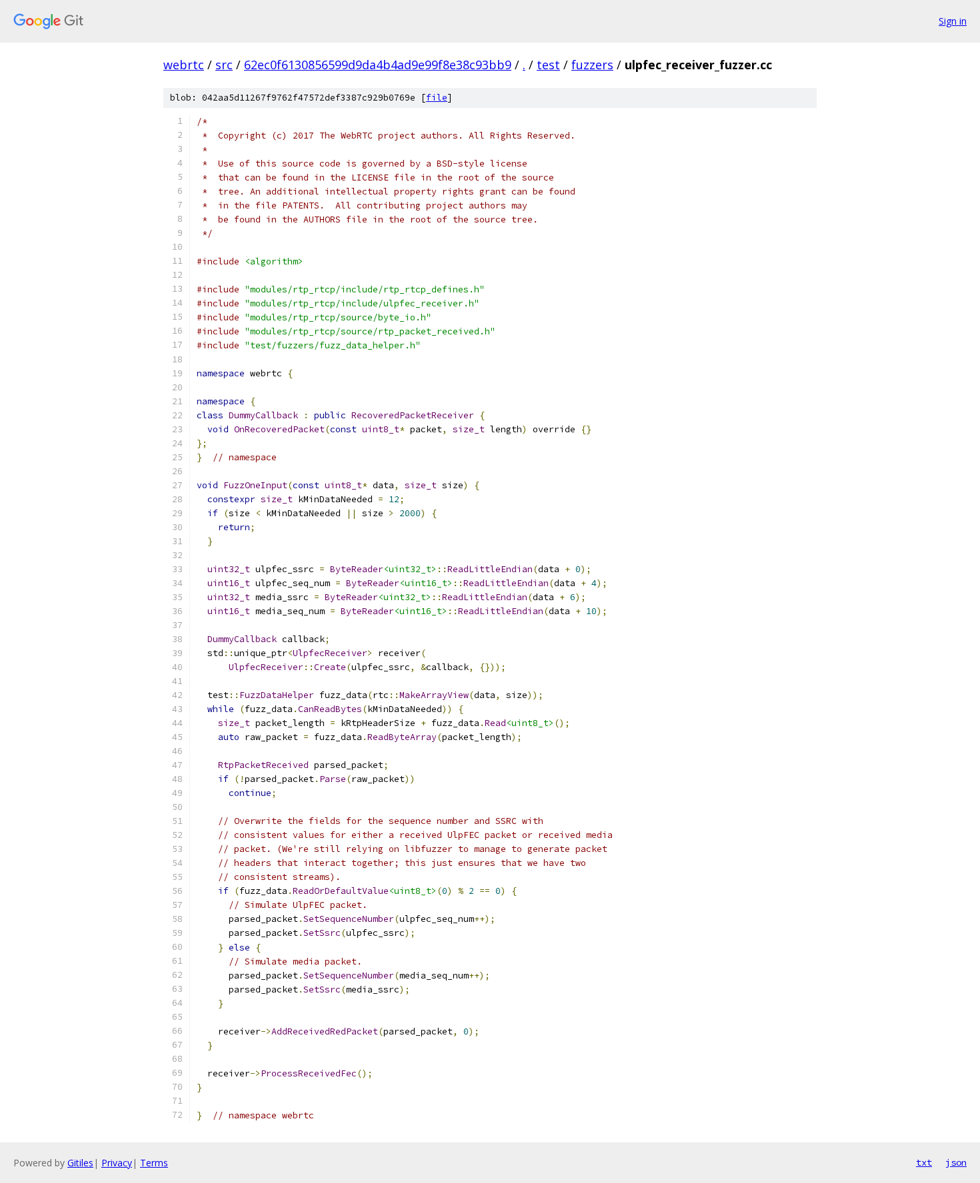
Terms (154, 1162)
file (436, 97)
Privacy (116, 1162)
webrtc (183, 65)
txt (924, 1162)
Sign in (953, 21)
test (548, 65)
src (224, 65)
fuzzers (592, 65)
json (956, 1162)
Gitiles (80, 1162)
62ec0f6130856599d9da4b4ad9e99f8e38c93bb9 (377, 65)
